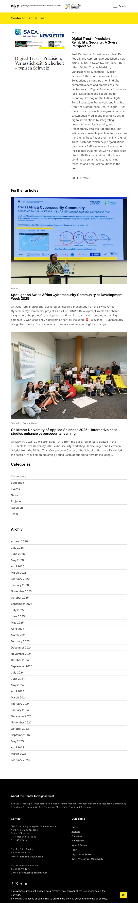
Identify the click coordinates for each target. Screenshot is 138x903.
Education (17, 482)
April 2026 (17, 566)
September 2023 (21, 735)
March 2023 (18, 753)
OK (123, 894)
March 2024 (18, 697)
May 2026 (17, 560)
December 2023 (21, 716)
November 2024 (21, 653)
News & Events (79, 845)
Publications (78, 840)
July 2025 (17, 610)
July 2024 (17, 672)
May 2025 (17, 622)
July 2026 (17, 547)
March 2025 (18, 635)
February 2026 (20, 579)
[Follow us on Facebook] (12, 883)
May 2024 (17, 685)
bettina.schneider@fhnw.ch (33, 872)
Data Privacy (53, 890)
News (14, 495)
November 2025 (21, 591)
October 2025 (20, 597)
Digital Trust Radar (81, 854)
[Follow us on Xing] (21, 883)
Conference (18, 476)
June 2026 (18, 554)
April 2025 (17, 628)
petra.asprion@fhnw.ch (31, 856)
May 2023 (17, 741)
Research (17, 507)
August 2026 (19, 541)
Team (14, 514)
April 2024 (17, 691)
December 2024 (21, 647)
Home (75, 827)
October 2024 (20, 660)
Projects (16, 501)
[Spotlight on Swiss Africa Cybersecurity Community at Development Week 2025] (66, 263)
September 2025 (21, 603)
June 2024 (18, 678)
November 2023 (21, 722)
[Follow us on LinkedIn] (26, 883)
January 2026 (20, 585)
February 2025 (20, 641)
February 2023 (20, 760)
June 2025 (18, 616)
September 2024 (21, 666)
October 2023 (20, 728)
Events (15, 489)
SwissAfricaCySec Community (87, 859)
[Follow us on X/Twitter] (16, 883)
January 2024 (20, 710)
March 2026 (18, 572)
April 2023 (17, 747)
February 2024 (20, 703)
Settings (15, 894)
